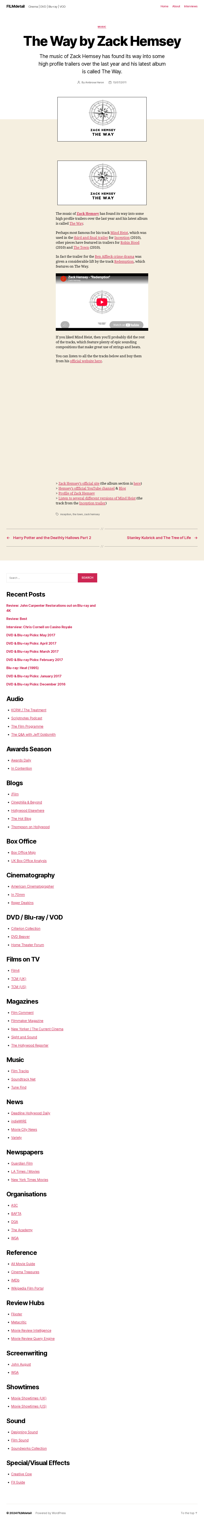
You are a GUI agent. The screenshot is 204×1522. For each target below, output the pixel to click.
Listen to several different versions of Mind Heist (97, 498)
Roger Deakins (22, 903)
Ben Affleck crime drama (114, 257)
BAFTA (16, 1214)
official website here (86, 361)
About (176, 6)
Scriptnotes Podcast (26, 718)
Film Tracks (20, 1071)
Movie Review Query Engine (33, 1339)
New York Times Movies (29, 1180)
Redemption (124, 261)
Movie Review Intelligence (31, 1330)
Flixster (16, 1314)
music (102, 26)
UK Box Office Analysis (29, 861)
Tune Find (18, 1087)
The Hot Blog (21, 819)
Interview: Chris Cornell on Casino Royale (39, 627)
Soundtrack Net (23, 1079)
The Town (81, 248)
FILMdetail (15, 6)
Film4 (15, 970)
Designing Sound (24, 1432)
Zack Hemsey (88, 214)
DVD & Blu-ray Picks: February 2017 (34, 660)
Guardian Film (22, 1163)
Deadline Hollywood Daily (30, 1113)
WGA (15, 1238)
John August (21, 1364)
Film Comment (22, 1013)
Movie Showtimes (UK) (29, 1398)
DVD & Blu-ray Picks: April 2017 (31, 643)
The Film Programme (27, 726)
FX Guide (18, 1482)
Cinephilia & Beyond (26, 802)
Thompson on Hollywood (30, 827)
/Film (15, 794)
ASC (14, 1205)
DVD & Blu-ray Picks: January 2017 (34, 676)
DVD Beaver (20, 937)
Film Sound (20, 1440)
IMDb (15, 1280)
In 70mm (18, 895)
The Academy (22, 1230)
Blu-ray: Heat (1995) (22, 668)
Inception (122, 238)
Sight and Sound (24, 1037)
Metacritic (18, 1322)
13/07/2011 (120, 82)
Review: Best (16, 619)
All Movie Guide (23, 1264)
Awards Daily (21, 760)
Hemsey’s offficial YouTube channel (86, 488)
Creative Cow (21, 1474)
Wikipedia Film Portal (27, 1288)
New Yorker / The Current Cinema (37, 1029)
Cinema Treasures (25, 1272)
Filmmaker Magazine (27, 1021)
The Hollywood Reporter (29, 1045)
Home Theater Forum (27, 945)
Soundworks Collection (29, 1448)
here (137, 483)
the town (78, 514)
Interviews (191, 6)
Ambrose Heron (94, 82)
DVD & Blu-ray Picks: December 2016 (36, 684)
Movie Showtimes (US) (29, 1406)
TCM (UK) (18, 979)
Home (164, 6)
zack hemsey (92, 514)
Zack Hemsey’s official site (78, 483)
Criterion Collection (25, 928)
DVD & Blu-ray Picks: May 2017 (30, 635)
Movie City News (24, 1129)
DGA (14, 1222)
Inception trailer (92, 503)
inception (65, 514)
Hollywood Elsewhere (27, 811)
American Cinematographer (32, 886)
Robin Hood (129, 243)
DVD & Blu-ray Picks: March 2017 (32, 652)
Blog (122, 488)
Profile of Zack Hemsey (76, 493)
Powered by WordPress (50, 1513)
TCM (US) (18, 987)
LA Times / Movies (25, 1171)
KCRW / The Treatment (28, 710)
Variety (16, 1138)
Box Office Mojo (23, 852)
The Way (76, 223)
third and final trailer (91, 238)
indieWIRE (19, 1121)
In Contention (21, 768)
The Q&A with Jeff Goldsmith (33, 735)
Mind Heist (119, 233)
